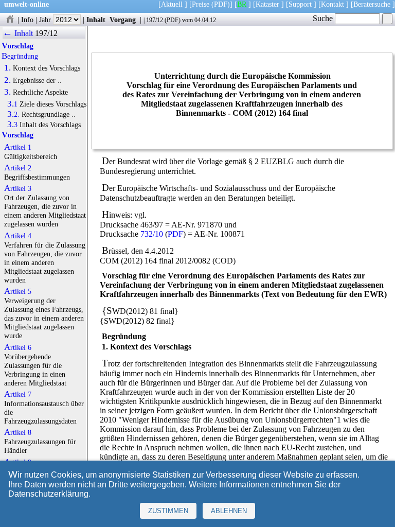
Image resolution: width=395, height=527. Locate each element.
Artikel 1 (17, 147)
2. (7, 80)
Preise (200, 4)
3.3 (12, 124)
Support (300, 4)
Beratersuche (371, 4)
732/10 (151, 234)
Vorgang (122, 19)
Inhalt (95, 19)
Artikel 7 (17, 394)
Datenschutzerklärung (48, 493)
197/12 (154, 20)
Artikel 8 (17, 432)
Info (27, 19)
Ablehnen (229, 511)
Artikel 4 (17, 236)
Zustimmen (168, 511)
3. (7, 92)
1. (7, 68)
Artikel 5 (17, 291)
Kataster (267, 4)
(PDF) (220, 4)
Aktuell (172, 4)
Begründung (20, 56)
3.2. (13, 114)
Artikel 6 (17, 347)
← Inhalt (18, 33)
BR (241, 4)
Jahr (46, 19)
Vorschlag (17, 46)
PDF (172, 20)
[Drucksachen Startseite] (9, 19)
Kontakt (332, 4)
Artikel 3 (17, 188)
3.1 (12, 104)
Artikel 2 (17, 168)
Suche (324, 18)
